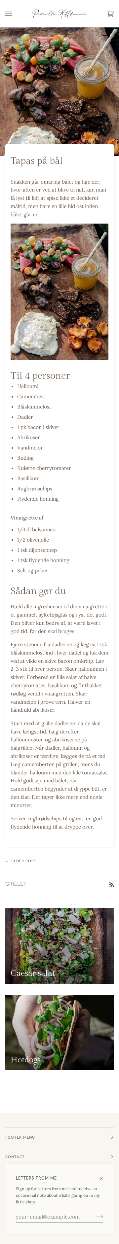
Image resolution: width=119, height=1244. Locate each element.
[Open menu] (15, 13)
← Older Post (20, 861)
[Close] (104, 1175)
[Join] (94, 1216)
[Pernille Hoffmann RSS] (111, 884)
